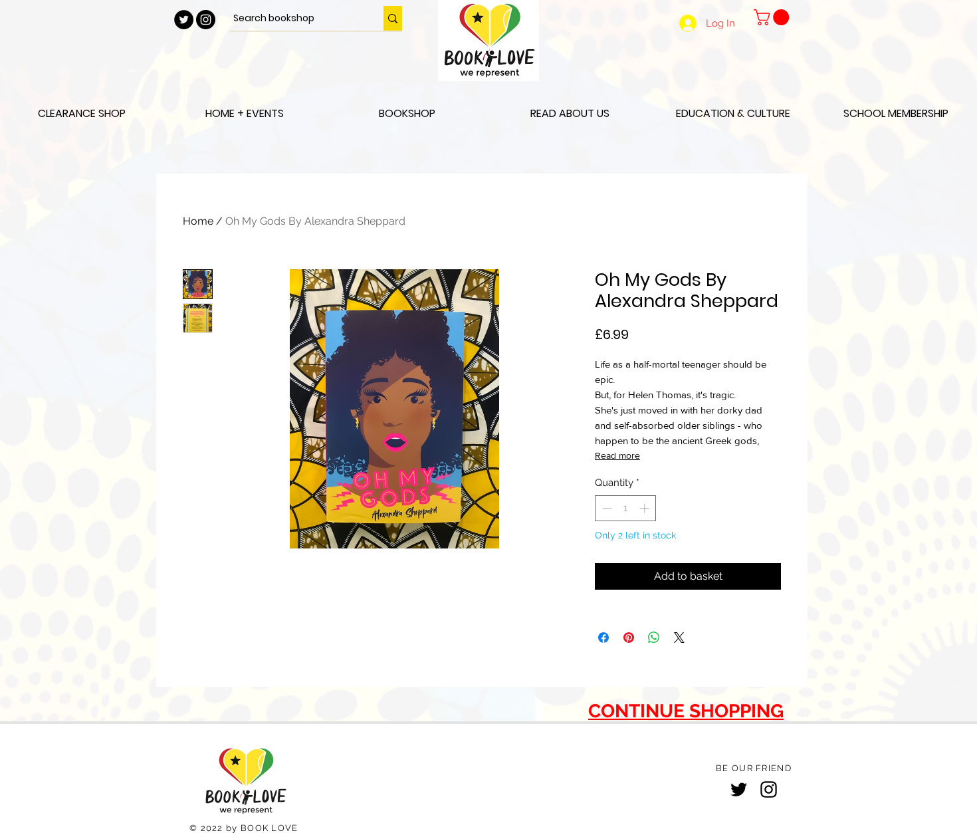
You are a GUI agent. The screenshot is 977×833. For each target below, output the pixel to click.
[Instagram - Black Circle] (205, 19)
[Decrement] (606, 508)
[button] (773, 17)
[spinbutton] (626, 508)
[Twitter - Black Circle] (183, 19)
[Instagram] (769, 789)
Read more (617, 455)
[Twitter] (739, 789)
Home (198, 221)
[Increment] (646, 508)
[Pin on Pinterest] (629, 638)
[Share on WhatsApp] (654, 638)
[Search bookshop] (392, 18)
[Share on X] (679, 638)
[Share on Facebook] (603, 638)
